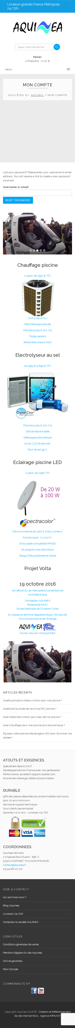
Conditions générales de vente (21, 944)
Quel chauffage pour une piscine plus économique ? (34, 725)
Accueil (37, 95)
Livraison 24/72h (13, 913)
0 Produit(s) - (37, 59)
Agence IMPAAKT (50, 1015)
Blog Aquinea (11, 905)
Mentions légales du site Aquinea (22, 952)
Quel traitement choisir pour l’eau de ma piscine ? (32, 716)
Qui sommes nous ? (14, 897)
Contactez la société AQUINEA (21, 922)
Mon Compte (10, 969)
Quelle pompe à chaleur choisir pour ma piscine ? (32, 700)
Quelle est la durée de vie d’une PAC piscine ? (29, 708)
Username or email (15, 187)
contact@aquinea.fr (14, 864)
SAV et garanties (12, 960)
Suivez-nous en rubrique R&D (37, 633)
